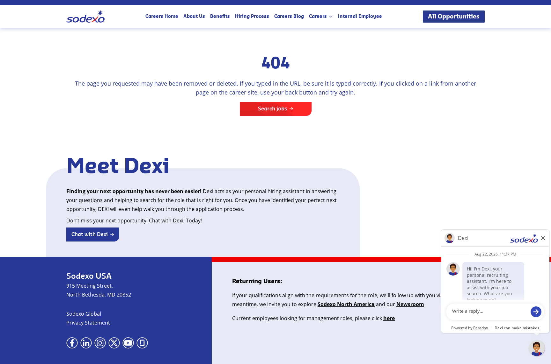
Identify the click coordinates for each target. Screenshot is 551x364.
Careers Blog (289, 16)
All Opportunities (454, 16)
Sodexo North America (346, 304)
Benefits (220, 16)
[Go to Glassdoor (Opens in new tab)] (142, 343)
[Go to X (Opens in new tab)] (114, 343)
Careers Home (161, 16)
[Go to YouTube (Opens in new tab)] (128, 343)
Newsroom (410, 304)
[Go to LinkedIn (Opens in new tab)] (86, 343)
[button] (92, 235)
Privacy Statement (88, 322)
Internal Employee (360, 16)
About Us (194, 16)
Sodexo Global (83, 313)
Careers (318, 16)
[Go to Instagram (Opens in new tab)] (100, 343)
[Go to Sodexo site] (85, 16)
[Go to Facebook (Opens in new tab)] (72, 343)
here (389, 318)
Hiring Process (252, 16)
